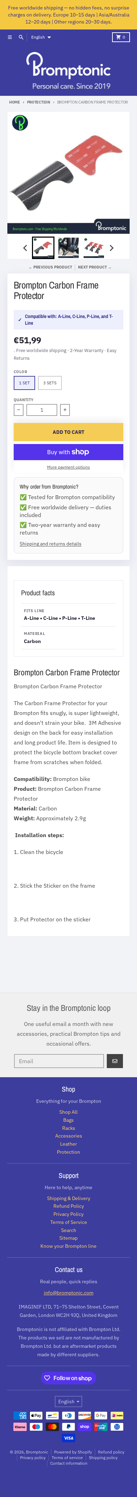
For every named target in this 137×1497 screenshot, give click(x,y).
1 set (24, 382)
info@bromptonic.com (68, 1293)
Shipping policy (103, 1457)
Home (14, 102)
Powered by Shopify (73, 1452)
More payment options (68, 467)
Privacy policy (33, 1457)
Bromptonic (37, 1452)
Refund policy (111, 1452)
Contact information (68, 1463)
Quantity (23, 399)
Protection (38, 102)
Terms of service (67, 1457)
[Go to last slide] (26, 248)
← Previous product (50, 267)
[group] (43, 248)
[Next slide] (111, 248)
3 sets (50, 382)
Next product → (95, 267)
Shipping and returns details (50, 543)
